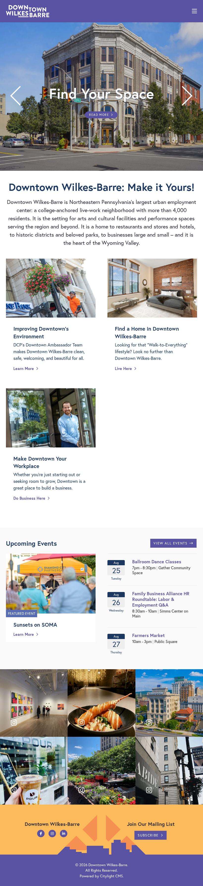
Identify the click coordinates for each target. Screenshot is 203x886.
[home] (27, 11)
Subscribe (148, 835)
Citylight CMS (111, 875)
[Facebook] (41, 833)
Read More (99, 115)
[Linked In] (63, 833)
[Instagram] (52, 833)
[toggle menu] (194, 11)
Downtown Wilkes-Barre (107, 864)
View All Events (170, 543)
